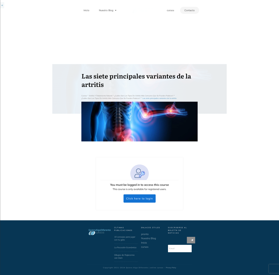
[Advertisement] (163, 42)
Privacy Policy (195, 268)
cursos (168, 246)
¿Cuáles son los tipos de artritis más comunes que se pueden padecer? (20, 30)
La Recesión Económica (149, 247)
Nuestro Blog (172, 238)
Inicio (168, 242)
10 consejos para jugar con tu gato (148, 238)
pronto (169, 234)
